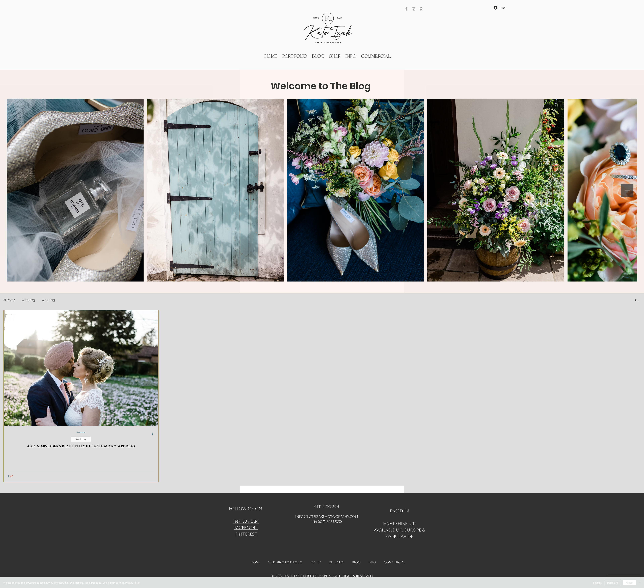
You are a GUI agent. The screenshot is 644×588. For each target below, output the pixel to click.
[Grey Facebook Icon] (406, 9)
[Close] (640, 582)
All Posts (9, 300)
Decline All (612, 582)
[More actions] (154, 434)
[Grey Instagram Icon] (414, 9)
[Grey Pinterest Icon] (421, 9)
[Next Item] (627, 190)
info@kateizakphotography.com (326, 517)
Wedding (28, 300)
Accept (629, 582)
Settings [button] (597, 582)
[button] (636, 300)
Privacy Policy (132, 582)
